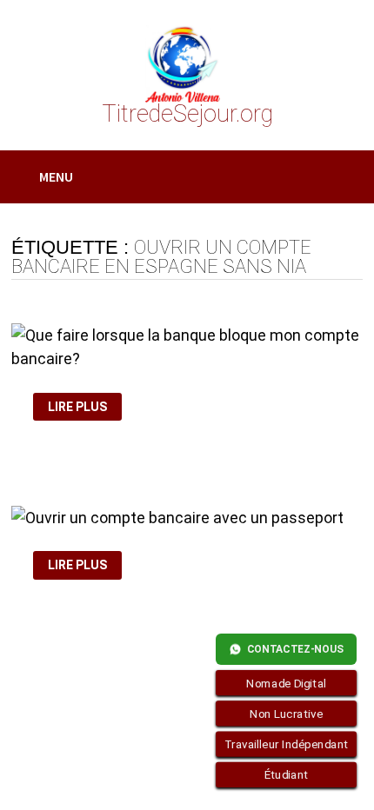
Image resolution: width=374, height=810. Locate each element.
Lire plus (80, 407)
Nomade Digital (286, 683)
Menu (56, 176)
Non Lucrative (286, 713)
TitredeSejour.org (187, 114)
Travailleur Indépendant (286, 744)
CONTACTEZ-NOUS (295, 649)
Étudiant (286, 775)
